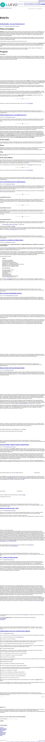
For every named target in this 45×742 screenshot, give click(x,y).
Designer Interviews (9, 295)
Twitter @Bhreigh (3, 618)
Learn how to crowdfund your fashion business (11, 240)
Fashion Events (7, 559)
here (10, 35)
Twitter (36, 278)
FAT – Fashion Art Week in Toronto (9, 557)
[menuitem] (20, 4)
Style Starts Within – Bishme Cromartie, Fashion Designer (14, 444)
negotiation (30, 164)
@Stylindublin (30, 103)
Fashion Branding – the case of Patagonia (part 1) (12, 24)
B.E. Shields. (41, 600)
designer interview (3, 728)
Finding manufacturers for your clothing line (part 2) (13, 115)
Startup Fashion (12, 247)
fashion (1, 731)
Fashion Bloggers (3, 732)
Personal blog (2, 619)
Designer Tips (12, 26)
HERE (37, 682)
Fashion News (2, 734)
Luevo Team (17, 26)
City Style (1, 727)
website (24, 494)
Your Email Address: (3, 718)
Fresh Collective (3, 541)
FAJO (1, 371)
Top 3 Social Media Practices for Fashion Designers (12, 181)
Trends (1, 735)
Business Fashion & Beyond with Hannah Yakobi (12, 368)
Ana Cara (13, 117)
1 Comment (7, 26)
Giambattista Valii (10, 477)
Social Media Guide (13, 229)
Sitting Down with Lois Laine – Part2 (9, 508)
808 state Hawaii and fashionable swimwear (11, 293)
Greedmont (24, 478)
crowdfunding (9, 278)
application (19, 637)
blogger (24, 429)
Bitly (17, 403)
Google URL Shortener (23, 403)
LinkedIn (13, 226)
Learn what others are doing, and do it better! (10, 224)
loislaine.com (31, 544)
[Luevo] (8, 5)
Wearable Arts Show (12, 540)
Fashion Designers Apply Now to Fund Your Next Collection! (15, 631)
